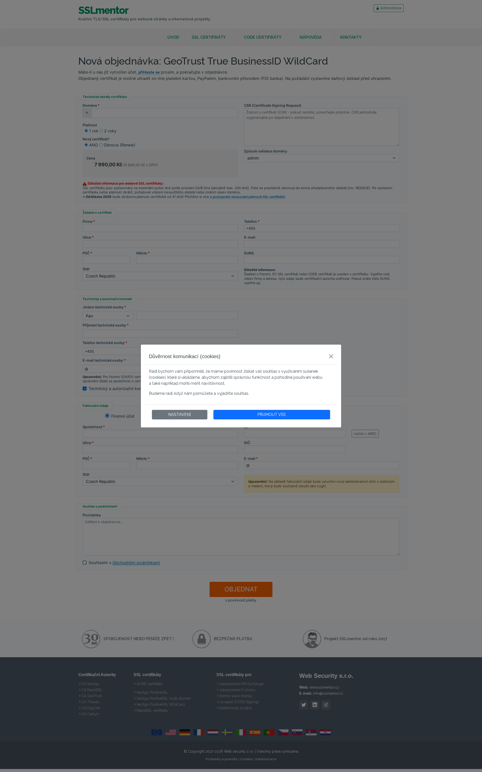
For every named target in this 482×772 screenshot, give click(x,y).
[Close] (331, 356)
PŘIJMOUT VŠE (271, 414)
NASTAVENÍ (179, 414)
